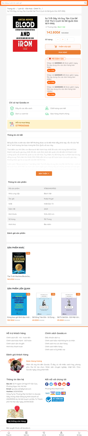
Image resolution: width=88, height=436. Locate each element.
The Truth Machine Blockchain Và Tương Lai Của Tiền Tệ (19, 276)
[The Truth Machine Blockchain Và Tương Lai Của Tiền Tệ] (19, 263)
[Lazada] (68, 384)
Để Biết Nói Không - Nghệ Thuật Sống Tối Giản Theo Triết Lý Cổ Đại (69, 317)
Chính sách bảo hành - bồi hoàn (18, 340)
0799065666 (22, 125)
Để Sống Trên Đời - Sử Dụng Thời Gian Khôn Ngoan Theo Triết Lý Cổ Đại (19, 317)
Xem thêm (43, 173)
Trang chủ (11, 8)
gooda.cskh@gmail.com (21, 389)
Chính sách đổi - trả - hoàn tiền (18, 337)
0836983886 (18, 391)
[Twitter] (51, 384)
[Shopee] (64, 384)
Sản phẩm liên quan (18, 288)
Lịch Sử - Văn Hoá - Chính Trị (29, 8)
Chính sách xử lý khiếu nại (55, 349)
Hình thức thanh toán (14, 346)
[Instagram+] (55, 384)
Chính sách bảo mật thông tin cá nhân (60, 340)
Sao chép (51, 70)
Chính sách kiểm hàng (53, 346)
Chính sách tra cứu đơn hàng (56, 343)
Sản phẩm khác (15, 247)
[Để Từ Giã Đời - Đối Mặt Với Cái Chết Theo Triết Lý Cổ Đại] (44, 304)
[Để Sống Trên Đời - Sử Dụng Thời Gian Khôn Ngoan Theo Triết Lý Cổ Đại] (19, 304)
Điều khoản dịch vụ (52, 337)
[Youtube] (59, 384)
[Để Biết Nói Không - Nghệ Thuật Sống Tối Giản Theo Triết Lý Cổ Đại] (69, 304)
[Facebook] (47, 384)
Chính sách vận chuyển (15, 343)
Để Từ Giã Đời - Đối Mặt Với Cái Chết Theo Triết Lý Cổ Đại (44, 317)
